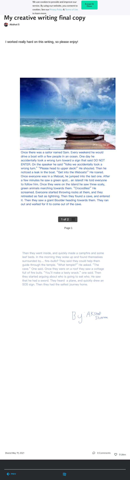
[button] (94, 453)
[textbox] (65, 237)
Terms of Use (71, 9)
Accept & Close (89, 5)
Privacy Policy (56, 9)
